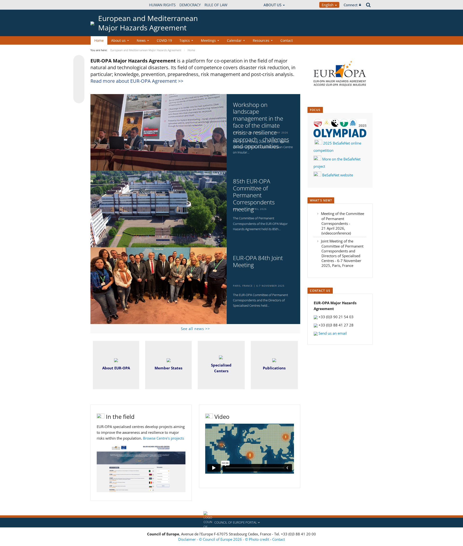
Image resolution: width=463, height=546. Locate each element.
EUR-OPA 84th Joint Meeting (258, 262)
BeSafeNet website (337, 175)
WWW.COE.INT (102, 5)
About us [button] (118, 40)
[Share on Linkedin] (78, 88)
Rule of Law (215, 4)
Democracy (190, 4)
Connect (351, 4)
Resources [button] (261, 40)
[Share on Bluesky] (78, 61)
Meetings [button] (208, 40)
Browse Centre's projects (163, 438)
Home (99, 40)
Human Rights (162, 4)
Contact (286, 40)
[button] (231, 522)
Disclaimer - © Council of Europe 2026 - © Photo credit (224, 539)
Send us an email (332, 333)
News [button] (141, 40)
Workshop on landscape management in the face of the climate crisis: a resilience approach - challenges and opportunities (261, 125)
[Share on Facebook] (78, 79)
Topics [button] (184, 40)
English (328, 4)
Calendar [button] (234, 40)
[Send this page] (78, 97)
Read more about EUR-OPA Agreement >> (136, 81)
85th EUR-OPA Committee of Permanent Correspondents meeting (254, 195)
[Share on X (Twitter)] (78, 70)
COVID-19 (164, 40)
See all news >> (195, 328)
